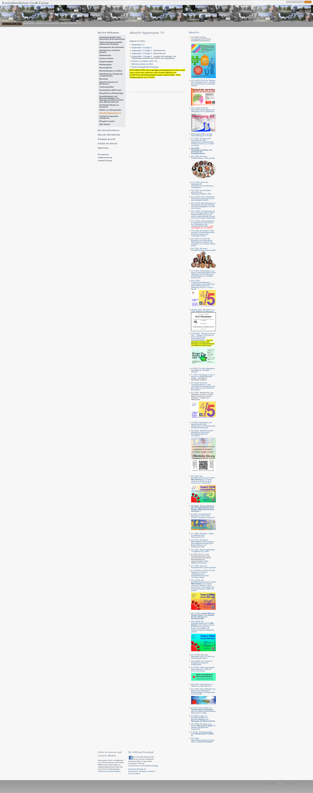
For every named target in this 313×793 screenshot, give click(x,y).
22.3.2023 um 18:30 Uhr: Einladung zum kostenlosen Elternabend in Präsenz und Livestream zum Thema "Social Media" (203, 242)
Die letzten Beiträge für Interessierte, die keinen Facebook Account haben (141, 771)
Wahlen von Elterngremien (110, 110)
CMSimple (281, 784)
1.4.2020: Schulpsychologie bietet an (202, 733)
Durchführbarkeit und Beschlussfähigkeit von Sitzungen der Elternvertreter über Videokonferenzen (111, 99)
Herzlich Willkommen (108, 32)
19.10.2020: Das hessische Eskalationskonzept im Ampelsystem (201, 662)
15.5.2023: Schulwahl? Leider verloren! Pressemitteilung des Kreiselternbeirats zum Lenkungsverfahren (203, 233)
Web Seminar (104, 124)
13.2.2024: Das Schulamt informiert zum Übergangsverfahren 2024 (201, 192)
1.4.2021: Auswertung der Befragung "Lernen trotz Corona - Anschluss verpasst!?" (203, 515)
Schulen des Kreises (107, 143)
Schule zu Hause (106, 58)
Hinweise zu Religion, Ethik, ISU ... (145, 61)
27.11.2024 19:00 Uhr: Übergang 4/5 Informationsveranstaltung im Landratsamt (202, 184)
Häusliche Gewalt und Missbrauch (108, 83)
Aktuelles (194, 32)
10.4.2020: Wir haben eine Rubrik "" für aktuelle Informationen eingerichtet (203, 726)
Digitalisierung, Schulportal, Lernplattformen (111, 75)
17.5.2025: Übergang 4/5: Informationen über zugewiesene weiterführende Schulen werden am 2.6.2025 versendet (202, 142)
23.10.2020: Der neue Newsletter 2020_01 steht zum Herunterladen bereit (203, 656)
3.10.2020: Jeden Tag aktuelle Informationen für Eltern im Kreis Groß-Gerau (202, 669)
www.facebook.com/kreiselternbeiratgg (143, 766)
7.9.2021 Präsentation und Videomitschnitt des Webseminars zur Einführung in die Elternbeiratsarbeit (203, 425)
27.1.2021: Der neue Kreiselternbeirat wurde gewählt (203, 566)
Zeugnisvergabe (106, 61)
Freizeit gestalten (106, 87)
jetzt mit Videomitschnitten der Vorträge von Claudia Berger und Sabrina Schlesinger (203, 342)
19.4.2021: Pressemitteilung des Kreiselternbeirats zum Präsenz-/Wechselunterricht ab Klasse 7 (202, 508)
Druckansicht (103, 154)
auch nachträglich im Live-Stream (202, 227)
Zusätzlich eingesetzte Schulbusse (108, 117)
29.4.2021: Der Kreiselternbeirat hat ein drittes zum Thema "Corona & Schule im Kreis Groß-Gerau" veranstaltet (203, 479)
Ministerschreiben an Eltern (142, 64)
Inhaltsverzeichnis (105, 157)
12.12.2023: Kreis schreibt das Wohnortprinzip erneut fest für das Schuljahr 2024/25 (203, 198)
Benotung (103, 79)
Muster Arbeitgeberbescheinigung (145, 67)
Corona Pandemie (52, 23)
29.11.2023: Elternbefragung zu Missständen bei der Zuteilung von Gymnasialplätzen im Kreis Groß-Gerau (203, 205)
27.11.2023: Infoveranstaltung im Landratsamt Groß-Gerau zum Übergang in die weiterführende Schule (202, 223)
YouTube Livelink (197, 577)
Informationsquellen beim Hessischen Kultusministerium (112, 38)
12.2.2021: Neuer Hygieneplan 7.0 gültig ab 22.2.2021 (203, 550)
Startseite (39, 23)
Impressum (103, 147)
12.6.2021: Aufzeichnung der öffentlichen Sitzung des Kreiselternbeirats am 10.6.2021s (202, 433)
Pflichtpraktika (105, 65)
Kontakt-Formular (105, 161)
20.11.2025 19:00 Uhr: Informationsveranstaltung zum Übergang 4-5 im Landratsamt (203, 109)
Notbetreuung (105, 55)
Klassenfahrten (105, 68)
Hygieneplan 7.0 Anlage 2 (142, 50)
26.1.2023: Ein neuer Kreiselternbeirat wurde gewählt (203, 249)
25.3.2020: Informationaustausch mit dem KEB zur (203, 740)
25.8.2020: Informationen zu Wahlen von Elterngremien (202, 685)
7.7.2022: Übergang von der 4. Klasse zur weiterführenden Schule (203, 376)
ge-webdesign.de (301, 784)
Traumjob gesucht (106, 139)
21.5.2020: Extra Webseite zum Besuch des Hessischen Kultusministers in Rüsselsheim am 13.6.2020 (203, 691)
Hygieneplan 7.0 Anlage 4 (142, 56)
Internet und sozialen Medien (109, 771)
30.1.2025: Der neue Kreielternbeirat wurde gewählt (203, 157)
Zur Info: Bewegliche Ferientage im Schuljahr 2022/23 (203, 370)
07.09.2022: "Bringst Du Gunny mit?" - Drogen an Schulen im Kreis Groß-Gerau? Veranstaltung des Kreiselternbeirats (203, 336)
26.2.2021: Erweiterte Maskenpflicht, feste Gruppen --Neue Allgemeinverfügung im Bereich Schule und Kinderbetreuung (203, 543)
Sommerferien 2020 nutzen (110, 90)
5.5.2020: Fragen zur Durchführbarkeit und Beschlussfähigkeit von (203, 718)
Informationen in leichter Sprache (109, 51)
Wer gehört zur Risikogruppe (111, 93)
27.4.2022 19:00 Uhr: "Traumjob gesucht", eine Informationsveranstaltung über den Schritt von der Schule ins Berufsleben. (203, 386)
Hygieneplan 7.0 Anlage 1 (142, 47)
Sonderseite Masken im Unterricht (109, 106)
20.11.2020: (203, 614)
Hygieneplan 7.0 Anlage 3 (142, 53)
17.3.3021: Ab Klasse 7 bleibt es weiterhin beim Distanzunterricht (202, 535)
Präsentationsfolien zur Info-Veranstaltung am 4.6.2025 (202, 135)
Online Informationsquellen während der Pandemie (110, 43)
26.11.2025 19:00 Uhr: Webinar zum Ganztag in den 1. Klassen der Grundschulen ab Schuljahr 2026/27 (203, 83)
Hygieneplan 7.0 (138, 45)
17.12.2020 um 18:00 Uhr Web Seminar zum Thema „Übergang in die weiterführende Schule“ (203, 573)
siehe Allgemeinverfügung (199, 562)
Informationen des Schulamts (111, 47)
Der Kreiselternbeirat (108, 130)
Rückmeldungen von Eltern (110, 71)
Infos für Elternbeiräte (109, 134)
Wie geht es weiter (107, 121)
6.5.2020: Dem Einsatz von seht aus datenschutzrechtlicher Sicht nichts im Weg (203, 710)
